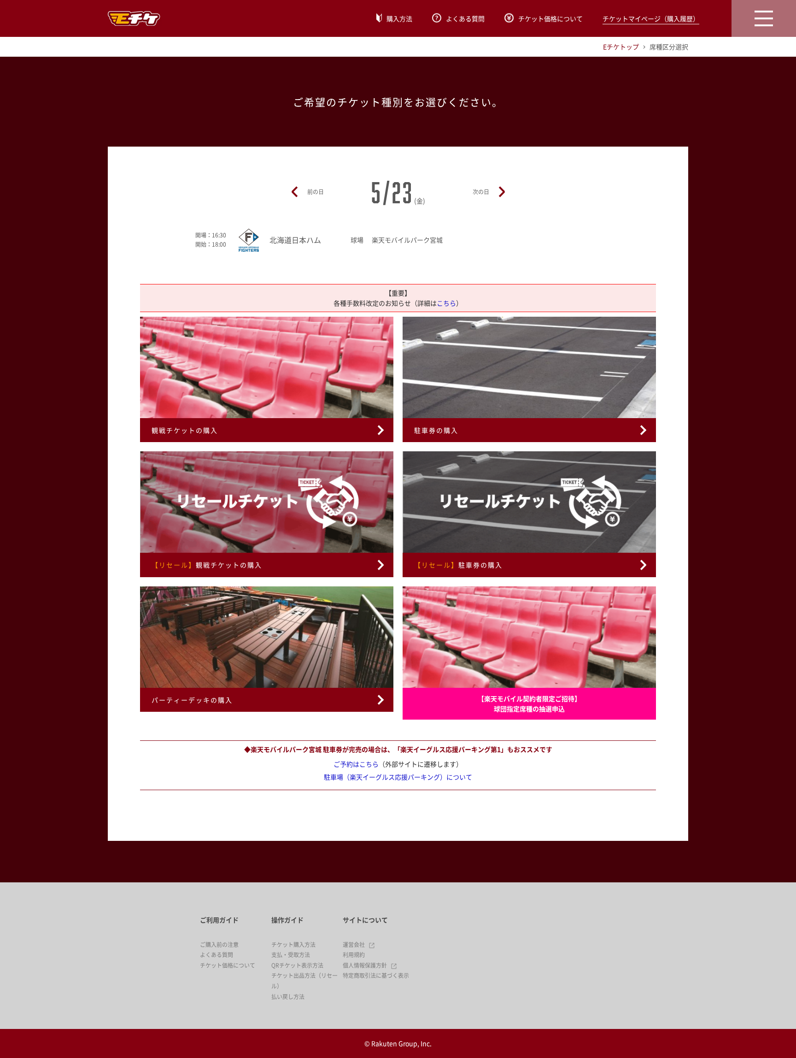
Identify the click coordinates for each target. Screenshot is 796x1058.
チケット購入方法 (293, 944)
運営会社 (354, 944)
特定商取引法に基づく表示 (376, 975)
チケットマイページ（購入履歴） (651, 18)
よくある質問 (465, 18)
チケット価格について (550, 18)
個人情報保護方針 (365, 965)
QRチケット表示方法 (297, 965)
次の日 (481, 192)
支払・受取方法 (290, 955)
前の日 (315, 192)
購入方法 (399, 18)
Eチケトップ (621, 46)
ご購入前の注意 (219, 944)
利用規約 (354, 955)
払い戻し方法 (287, 997)
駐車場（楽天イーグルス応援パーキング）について (398, 776)
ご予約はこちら (356, 763)
